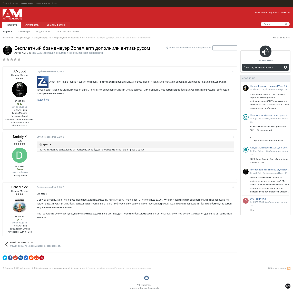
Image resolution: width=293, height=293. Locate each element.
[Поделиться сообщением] (233, 71)
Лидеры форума (56, 25)
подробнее (43, 99)
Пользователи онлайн (67, 31)
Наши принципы (42, 3)
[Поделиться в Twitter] (5, 257)
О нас (54, 3)
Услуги (6, 3)
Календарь (24, 31)
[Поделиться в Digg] (20, 257)
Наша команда (26, 3)
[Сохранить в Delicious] (26, 257)
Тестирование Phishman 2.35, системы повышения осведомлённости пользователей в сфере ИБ (269, 169)
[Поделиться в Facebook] (10, 257)
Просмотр (11, 25)
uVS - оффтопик (258, 199)
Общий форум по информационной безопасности (75, 52)
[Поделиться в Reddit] (31, 257)
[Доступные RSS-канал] (288, 268)
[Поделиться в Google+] (15, 257)
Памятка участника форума (258, 67)
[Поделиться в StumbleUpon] (36, 257)
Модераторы (43, 31)
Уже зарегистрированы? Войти (271, 12)
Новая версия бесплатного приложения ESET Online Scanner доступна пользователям (269, 115)
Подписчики (221, 48)
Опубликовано (50, 71)
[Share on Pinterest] (41, 257)
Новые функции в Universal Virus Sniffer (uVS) (269, 86)
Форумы (7, 31)
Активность (32, 25)
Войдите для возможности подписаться (190, 47)
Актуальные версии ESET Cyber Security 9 (269, 147)
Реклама (14, 3)
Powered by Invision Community (144, 288)
